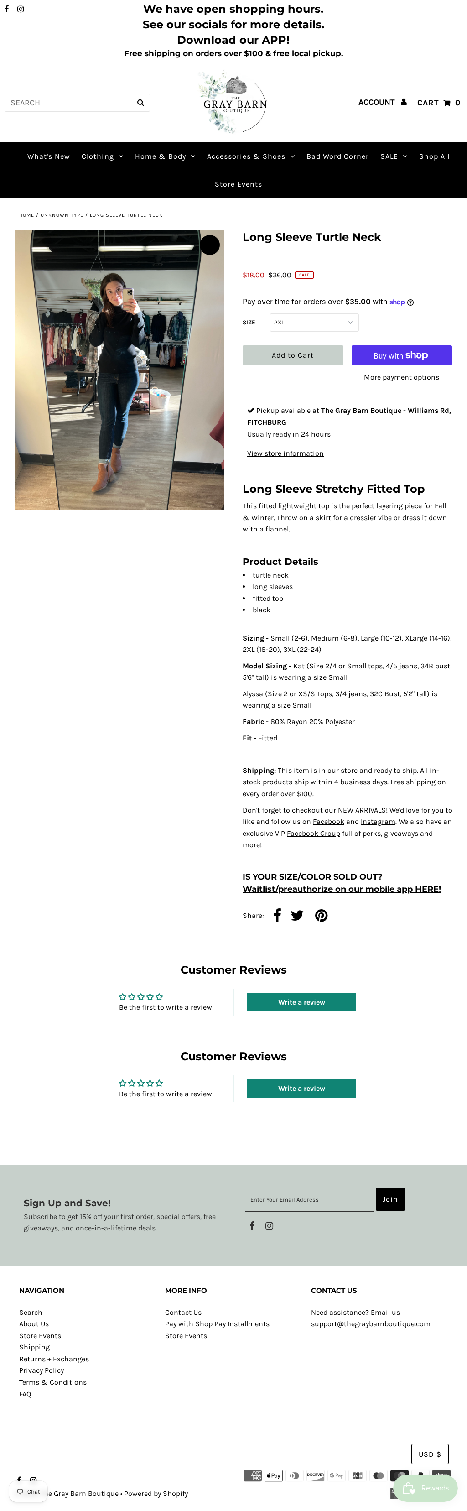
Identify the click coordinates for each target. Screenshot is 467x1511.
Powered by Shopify (156, 1493)
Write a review (301, 1002)
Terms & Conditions (53, 1382)
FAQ (25, 1394)
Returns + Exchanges (54, 1359)
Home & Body (160, 156)
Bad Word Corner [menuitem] (337, 156)
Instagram (378, 821)
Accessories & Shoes (246, 156)
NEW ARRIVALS (362, 810)
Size (249, 322)
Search (30, 1312)
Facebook (328, 821)
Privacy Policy (41, 1370)
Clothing (98, 156)
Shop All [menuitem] (434, 156)
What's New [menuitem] (48, 156)
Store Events (40, 1335)
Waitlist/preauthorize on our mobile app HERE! (342, 889)
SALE (389, 156)
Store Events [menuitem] (238, 184)
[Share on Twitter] (297, 916)
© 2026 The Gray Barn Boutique (67, 1493)
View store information (285, 453)
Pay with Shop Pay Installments (217, 1323)
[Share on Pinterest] (321, 916)
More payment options (401, 377)
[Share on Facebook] (277, 916)
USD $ (430, 1454)
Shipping (34, 1347)
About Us (34, 1323)
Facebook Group (313, 833)
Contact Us (183, 1312)
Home (26, 215)
